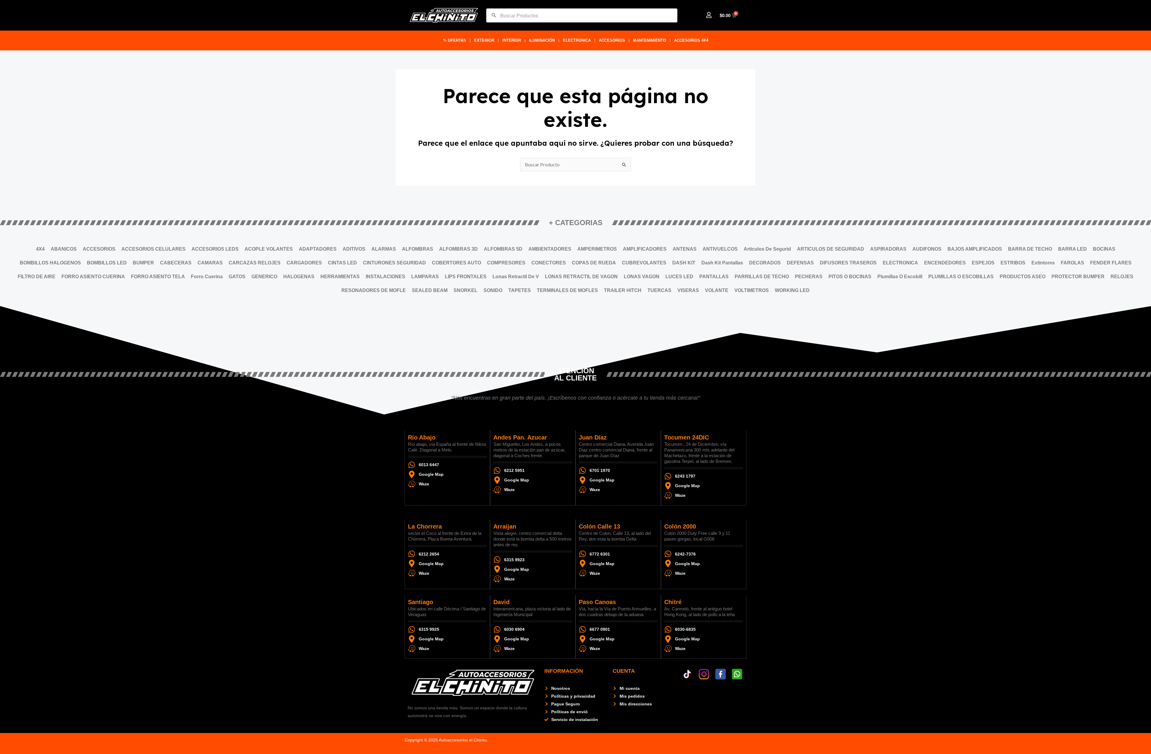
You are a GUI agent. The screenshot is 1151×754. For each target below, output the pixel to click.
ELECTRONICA (577, 40)
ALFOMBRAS (417, 249)
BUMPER (143, 262)
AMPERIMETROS (597, 249)
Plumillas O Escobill (899, 276)
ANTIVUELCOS (720, 249)
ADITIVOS (354, 249)
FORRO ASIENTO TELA (158, 276)
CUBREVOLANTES (644, 262)
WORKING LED (792, 290)
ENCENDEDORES (945, 262)
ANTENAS (685, 249)
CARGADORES (304, 262)
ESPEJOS (983, 262)
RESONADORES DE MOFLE (373, 290)
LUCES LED (679, 276)
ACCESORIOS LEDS (215, 249)
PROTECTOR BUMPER (1078, 276)
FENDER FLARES (1111, 262)
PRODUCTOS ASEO (1022, 276)
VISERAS (688, 290)
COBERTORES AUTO (456, 262)
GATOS (237, 276)
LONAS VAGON (641, 276)
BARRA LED (1072, 249)
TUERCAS (659, 290)
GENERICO (264, 276)
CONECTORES (548, 262)
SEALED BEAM (430, 290)
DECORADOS (765, 262)
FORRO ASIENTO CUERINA (93, 276)
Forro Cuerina (207, 276)
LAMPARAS (425, 276)
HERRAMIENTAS (340, 276)
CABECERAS (176, 262)
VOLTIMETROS (751, 290)
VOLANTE (716, 290)
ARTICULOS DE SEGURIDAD (830, 249)
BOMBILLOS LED (107, 262)
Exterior (484, 40)
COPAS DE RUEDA (594, 262)
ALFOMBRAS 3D (458, 249)
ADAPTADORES (318, 249)
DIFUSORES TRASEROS (848, 262)
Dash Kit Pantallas (722, 262)
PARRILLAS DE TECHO (762, 276)
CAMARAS (210, 262)
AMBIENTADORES (549, 249)
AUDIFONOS (926, 249)
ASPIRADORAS (888, 249)
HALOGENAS (298, 276)
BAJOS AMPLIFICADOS (974, 249)
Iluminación (542, 40)
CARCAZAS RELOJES (255, 262)
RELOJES (1122, 276)
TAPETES (519, 290)
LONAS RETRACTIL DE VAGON (581, 276)
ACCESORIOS (612, 40)
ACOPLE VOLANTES (269, 249)
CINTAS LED (342, 262)
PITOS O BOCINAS (849, 276)
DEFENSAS (800, 262)
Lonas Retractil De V (515, 276)
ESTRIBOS (1013, 262)
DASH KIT (683, 262)
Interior (511, 40)
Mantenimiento (649, 40)
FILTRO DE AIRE (36, 276)
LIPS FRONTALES (465, 276)
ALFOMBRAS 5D (503, 249)
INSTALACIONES (385, 276)
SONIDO (492, 290)
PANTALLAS (714, 276)
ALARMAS (383, 249)
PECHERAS (808, 276)
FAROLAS (1072, 262)
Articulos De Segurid (767, 249)
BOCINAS (1104, 249)
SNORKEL (465, 290)
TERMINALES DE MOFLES (567, 290)
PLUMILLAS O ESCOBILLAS (961, 276)
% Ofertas (454, 40)
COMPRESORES (506, 262)
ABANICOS (64, 249)
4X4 (40, 249)
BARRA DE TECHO (1030, 249)
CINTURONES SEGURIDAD (394, 262)
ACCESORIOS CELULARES (153, 249)
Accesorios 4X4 (691, 40)
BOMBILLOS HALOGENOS (50, 262)
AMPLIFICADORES (645, 249)
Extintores (1043, 262)
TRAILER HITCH (622, 290)
